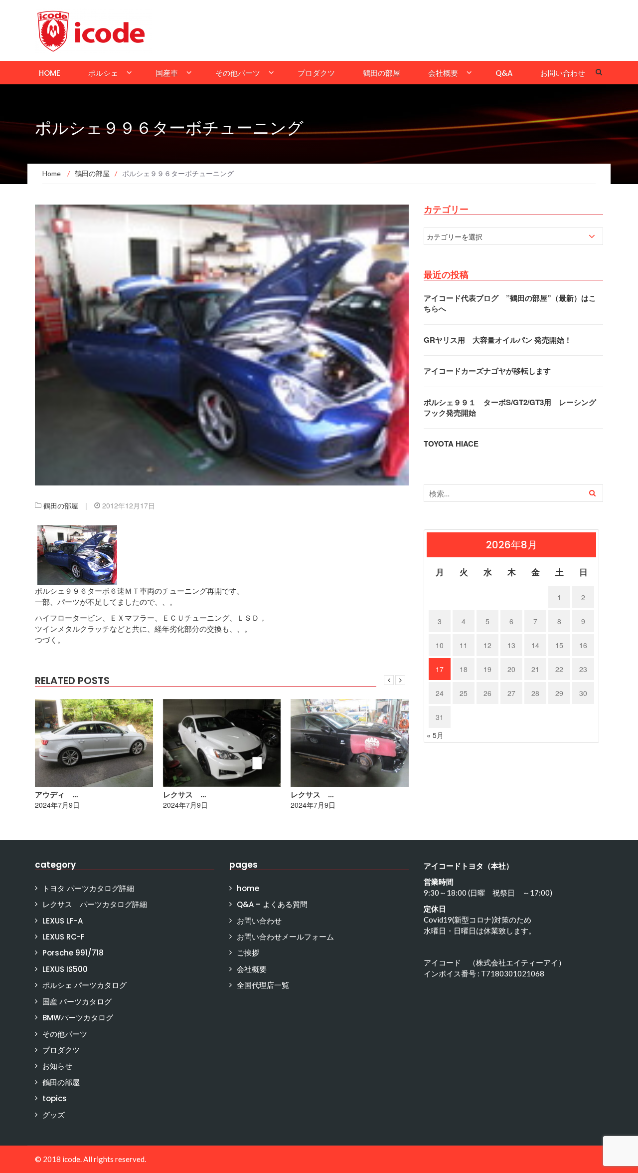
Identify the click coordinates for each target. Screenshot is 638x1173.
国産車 (167, 73)
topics (54, 1098)
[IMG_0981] (77, 554)
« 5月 (435, 735)
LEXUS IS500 (65, 969)
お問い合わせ (562, 73)
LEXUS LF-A (62, 921)
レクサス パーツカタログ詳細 (94, 904)
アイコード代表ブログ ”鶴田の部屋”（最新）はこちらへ (510, 303)
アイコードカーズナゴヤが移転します (487, 370)
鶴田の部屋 (381, 73)
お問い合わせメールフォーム (285, 937)
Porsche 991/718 (73, 952)
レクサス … (184, 794)
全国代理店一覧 (263, 985)
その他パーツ (237, 73)
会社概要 (443, 73)
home (49, 73)
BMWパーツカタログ (77, 1017)
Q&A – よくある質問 (272, 904)
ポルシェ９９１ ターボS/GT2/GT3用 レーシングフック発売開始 (510, 407)
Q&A (503, 73)
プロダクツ (316, 73)
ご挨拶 (248, 952)
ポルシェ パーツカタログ (84, 985)
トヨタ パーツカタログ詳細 (88, 888)
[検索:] (513, 493)
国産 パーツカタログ (77, 1001)
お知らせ (57, 1066)
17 (440, 669)
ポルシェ (103, 73)
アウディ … (56, 794)
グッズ (53, 1115)
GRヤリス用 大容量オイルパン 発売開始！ (498, 339)
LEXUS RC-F (63, 937)
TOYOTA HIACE (451, 443)
